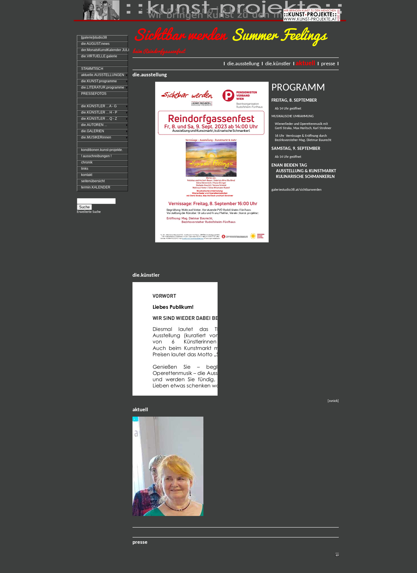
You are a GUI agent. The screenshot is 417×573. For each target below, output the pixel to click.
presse (328, 64)
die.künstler (278, 64)
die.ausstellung (243, 64)
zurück (333, 401)
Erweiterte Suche (89, 212)
